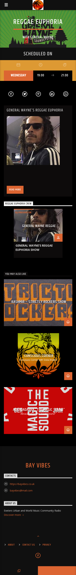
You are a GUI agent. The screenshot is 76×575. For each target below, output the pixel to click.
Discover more (13, 514)
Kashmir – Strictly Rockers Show (38, 302)
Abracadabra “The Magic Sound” (39, 410)
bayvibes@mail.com (21, 490)
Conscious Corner (38, 356)
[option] (38, 233)
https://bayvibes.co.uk (22, 484)
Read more (15, 189)
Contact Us (28, 545)
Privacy (47, 545)
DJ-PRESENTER (23, 212)
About (11, 545)
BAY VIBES (38, 465)
